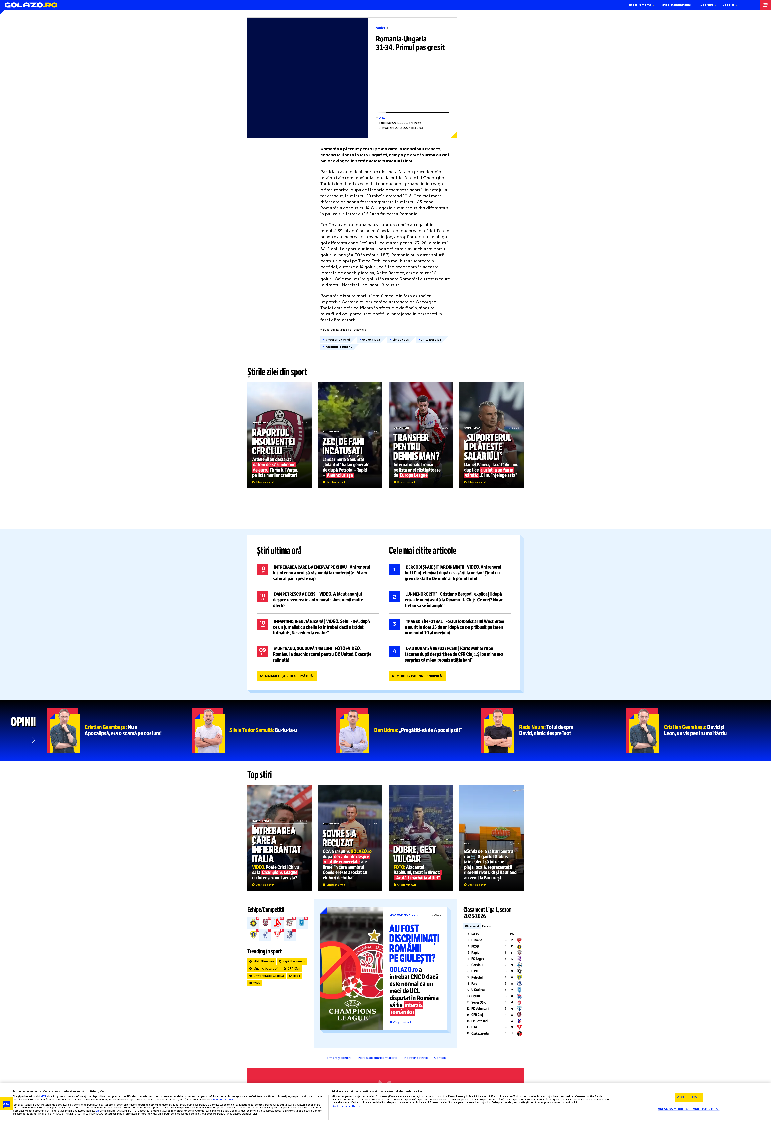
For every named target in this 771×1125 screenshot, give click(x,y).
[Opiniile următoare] (33, 740)
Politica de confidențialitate (377, 1058)
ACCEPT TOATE (689, 1097)
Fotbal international (676, 5)
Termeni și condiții (338, 1058)
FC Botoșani (479, 1021)
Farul (474, 983)
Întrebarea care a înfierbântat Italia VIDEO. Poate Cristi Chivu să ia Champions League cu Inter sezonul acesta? (279, 838)
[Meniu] (765, 5)
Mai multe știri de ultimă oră (289, 676)
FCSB (475, 946)
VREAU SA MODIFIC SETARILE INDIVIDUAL (688, 1109)
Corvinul (477, 965)
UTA (474, 1027)
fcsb (256, 983)
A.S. (382, 118)
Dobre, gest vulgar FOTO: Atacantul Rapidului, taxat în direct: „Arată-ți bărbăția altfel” (421, 838)
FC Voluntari (480, 1008)
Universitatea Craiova (268, 976)
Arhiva (381, 28)
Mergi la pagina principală (419, 676)
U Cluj (475, 971)
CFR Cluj (294, 968)
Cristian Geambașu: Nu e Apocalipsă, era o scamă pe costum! (119, 730)
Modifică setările (416, 1058)
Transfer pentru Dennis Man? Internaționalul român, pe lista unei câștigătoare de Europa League (421, 435)
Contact (440, 1058)
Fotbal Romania (639, 5)
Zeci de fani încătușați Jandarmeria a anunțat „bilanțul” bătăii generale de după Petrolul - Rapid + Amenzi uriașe (350, 435)
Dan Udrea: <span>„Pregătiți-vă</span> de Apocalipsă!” (408, 730)
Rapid (475, 952)
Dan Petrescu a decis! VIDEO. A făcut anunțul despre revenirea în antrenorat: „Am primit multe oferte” (318, 599)
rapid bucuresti (294, 961)
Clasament (472, 926)
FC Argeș (477, 959)
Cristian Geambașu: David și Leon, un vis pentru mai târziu (698, 730)
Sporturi (706, 5)
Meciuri (486, 926)
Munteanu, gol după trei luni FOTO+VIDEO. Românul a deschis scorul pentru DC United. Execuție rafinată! (318, 654)
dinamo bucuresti (265, 968)
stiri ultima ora (263, 961)
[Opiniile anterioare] (13, 740)
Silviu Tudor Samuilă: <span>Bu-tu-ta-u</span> (264, 730)
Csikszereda (480, 1033)
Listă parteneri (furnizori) (349, 1106)
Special (728, 5)
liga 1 (296, 976)
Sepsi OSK (478, 1002)
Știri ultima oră (279, 550)
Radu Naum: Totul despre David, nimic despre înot (553, 730)
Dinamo (476, 940)
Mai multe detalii (224, 1099)
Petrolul (477, 977)
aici (98, 1110)
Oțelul (475, 996)
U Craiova (478, 990)
